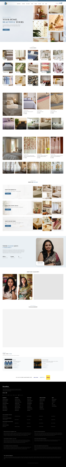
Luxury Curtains (28, 419)
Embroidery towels (29, 407)
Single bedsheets (5, 406)
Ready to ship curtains (17, 407)
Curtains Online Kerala (5, 419)
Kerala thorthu (29, 406)
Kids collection (41, 407)
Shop (52, 403)
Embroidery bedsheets (5, 399)
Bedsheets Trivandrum (17, 426)
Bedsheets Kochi (4, 426)
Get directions (15, 367)
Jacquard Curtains (53, 419)
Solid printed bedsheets (5, 403)
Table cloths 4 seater (42, 399)
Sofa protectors (41, 403)
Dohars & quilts (29, 399)
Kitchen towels (41, 406)
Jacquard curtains (17, 403)
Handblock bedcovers (30, 400)
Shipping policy (54, 400)
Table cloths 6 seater (42, 400)
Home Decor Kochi (53, 426)
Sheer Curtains (40, 419)
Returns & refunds (54, 399)
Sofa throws (28, 410)
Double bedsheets (5, 407)
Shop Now (6, 29)
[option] (33, 0)
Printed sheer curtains (17, 400)
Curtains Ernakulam (41, 426)
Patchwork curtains (17, 406)
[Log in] (57, 3)
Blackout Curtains (17, 419)
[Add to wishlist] (25, 93)
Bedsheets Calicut (29, 426)
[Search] (56, 3)
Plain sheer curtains (17, 399)
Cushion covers (17, 410)
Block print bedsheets (5, 400)
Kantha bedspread (29, 403)
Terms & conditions (54, 406)
